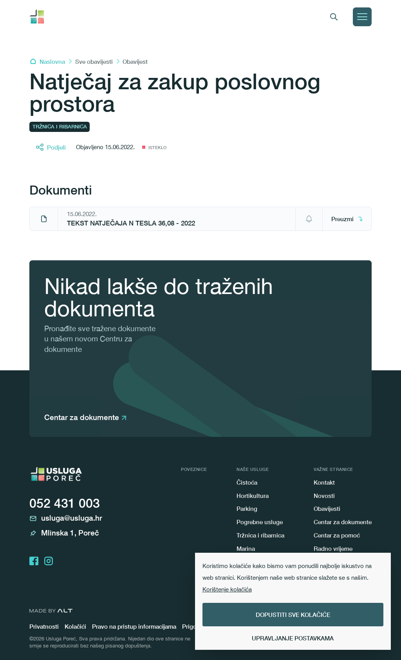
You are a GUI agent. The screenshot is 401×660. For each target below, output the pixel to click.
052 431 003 (64, 503)
